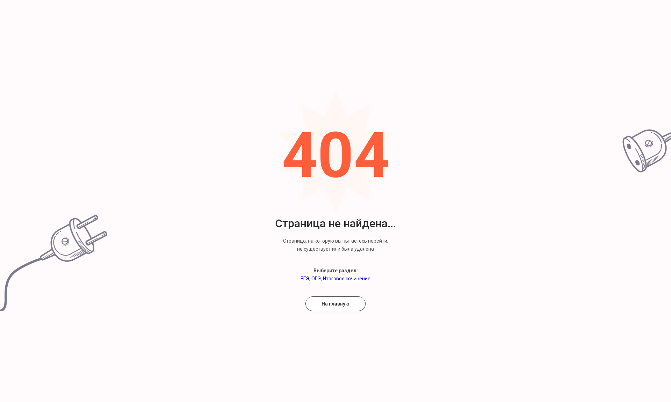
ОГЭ (316, 278)
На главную (335, 304)
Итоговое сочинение (346, 278)
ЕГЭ (305, 278)
